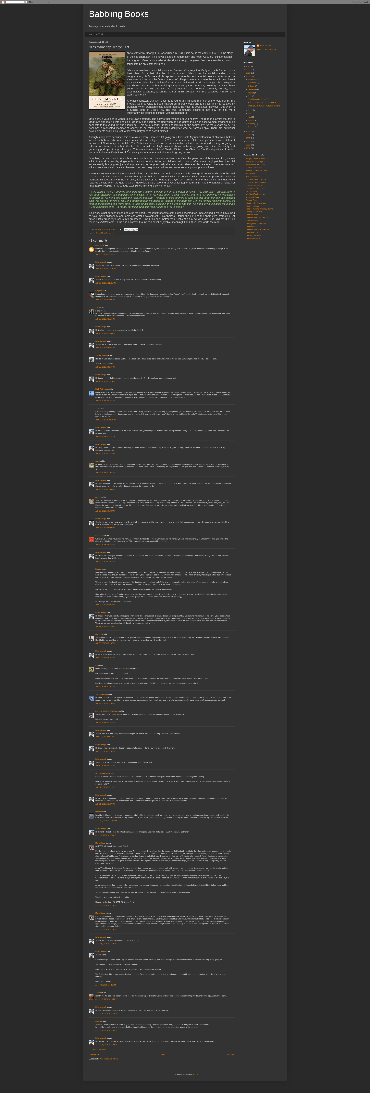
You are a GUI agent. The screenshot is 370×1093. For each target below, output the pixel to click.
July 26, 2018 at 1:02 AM (105, 473)
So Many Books (252, 215)
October (251, 86)
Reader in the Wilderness (256, 203)
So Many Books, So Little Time (258, 218)
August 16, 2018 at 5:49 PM (106, 1014)
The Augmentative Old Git (256, 224)
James (98, 497)
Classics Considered (254, 168)
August (251, 93)
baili (97, 665)
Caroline (98, 1021)
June (250, 110)
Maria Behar (100, 843)
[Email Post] (121, 229)
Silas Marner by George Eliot (259, 99)
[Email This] (125, 229)
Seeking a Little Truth (254, 212)
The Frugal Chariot (253, 232)
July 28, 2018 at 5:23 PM (105, 643)
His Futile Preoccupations (256, 179)
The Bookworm (101, 694)
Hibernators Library (253, 177)
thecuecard (100, 536)
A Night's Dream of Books (256, 159)
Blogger (196, 1074)
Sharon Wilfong (101, 356)
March (251, 120)
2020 (248, 70)
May (250, 114)
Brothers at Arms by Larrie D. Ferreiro (262, 103)
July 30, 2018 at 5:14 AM (105, 766)
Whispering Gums (102, 773)
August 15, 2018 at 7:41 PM (106, 999)
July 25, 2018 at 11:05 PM (105, 453)
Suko (97, 308)
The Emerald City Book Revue (257, 230)
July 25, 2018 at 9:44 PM (105, 401)
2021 (248, 66)
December (252, 79)
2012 (248, 148)
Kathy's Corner (101, 389)
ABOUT (99, 34)
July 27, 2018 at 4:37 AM (105, 605)
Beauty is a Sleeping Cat (255, 162)
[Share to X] (131, 229)
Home (89, 34)
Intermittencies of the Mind (256, 182)
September (252, 89)
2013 (248, 145)
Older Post (230, 1055)
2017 (248, 131)
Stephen (98, 291)
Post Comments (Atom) (109, 1059)
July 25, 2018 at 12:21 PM (105, 283)
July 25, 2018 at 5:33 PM (105, 333)
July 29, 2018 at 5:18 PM (105, 703)
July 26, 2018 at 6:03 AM (105, 511)
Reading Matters (252, 206)
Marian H (99, 634)
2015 (248, 138)
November (252, 83)
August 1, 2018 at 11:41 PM (106, 821)
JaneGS (98, 993)
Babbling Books (119, 14)
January (251, 127)
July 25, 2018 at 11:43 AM (105, 254)
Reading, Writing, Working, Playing (259, 209)
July (250, 96)
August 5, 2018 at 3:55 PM (105, 905)
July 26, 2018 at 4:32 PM (105, 545)
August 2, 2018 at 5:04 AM (105, 835)
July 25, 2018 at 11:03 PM (105, 437)
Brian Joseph (100, 262)
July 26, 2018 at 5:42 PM (105, 561)
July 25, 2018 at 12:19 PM (105, 269)
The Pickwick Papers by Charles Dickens (264, 106)
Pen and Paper (252, 200)
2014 (248, 141)
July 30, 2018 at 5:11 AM (104, 737)
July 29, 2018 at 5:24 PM (105, 723)
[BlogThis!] (128, 229)
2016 (248, 135)
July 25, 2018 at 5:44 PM (105, 367)
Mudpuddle (99, 245)
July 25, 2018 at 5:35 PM (105, 348)
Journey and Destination (255, 188)
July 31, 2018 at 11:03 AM (105, 787)
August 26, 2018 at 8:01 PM (106, 1045)
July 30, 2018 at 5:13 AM (105, 751)
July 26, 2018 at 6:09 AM (105, 528)
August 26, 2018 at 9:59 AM (106, 1030)
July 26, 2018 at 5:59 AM (105, 489)
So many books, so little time (107, 711)
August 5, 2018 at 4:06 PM (105, 929)
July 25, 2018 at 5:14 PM (105, 319)
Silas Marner (109, 233)
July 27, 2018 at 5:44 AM (105, 626)
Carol (97, 461)
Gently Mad (250, 174)
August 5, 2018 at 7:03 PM (105, 944)
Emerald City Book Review (256, 171)
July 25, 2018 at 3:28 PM (105, 300)
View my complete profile (266, 49)
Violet (97, 408)
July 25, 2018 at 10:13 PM (105, 420)
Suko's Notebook (252, 221)
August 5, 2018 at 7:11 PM (105, 985)
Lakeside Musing (252, 191)
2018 (248, 76)
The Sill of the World (253, 235)
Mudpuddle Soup (252, 197)
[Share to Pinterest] (136, 229)
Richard (98, 812)
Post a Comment (99, 1050)
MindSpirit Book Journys (255, 194)
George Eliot (100, 233)
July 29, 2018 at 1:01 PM (105, 687)
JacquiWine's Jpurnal (254, 185)
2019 (248, 73)
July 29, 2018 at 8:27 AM (105, 658)
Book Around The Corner (255, 165)
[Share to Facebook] (134, 229)
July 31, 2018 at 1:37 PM (105, 804)
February (252, 124)
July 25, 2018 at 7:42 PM (105, 381)
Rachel (98, 569)
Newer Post (94, 1055)
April (250, 117)
